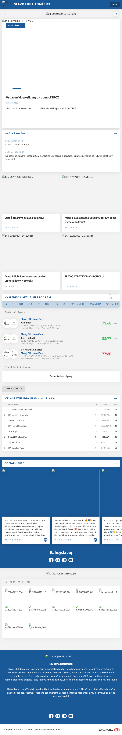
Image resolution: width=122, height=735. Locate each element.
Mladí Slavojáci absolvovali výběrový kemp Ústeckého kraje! (90, 220)
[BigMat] (108, 612)
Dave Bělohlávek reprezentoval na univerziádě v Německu (25, 278)
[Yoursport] (14, 594)
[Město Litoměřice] (108, 594)
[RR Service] (37, 594)
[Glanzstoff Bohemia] (14, 629)
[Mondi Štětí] (84, 612)
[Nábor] (61, 14)
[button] (6, 14)
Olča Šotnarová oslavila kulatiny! (24, 218)
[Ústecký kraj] (14, 612)
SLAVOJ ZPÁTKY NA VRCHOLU (84, 276)
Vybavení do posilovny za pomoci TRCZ (32, 97)
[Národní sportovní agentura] (61, 594)
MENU (115, 4)
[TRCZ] (84, 594)
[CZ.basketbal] (37, 612)
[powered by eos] (109, 729)
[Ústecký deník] (37, 629)
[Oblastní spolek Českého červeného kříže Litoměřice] (61, 612)
